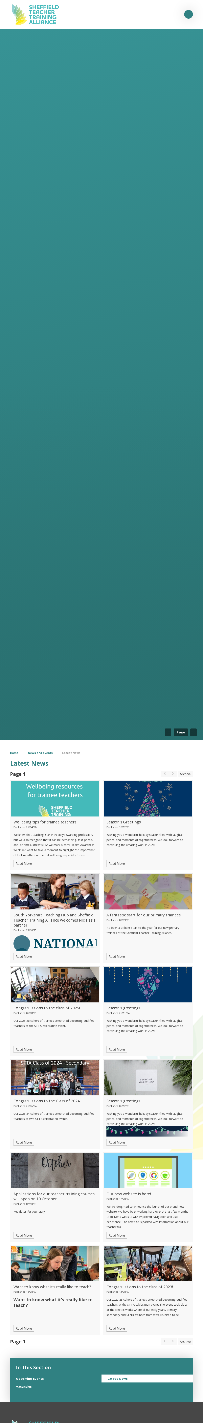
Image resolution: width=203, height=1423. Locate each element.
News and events (40, 753)
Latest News (71, 753)
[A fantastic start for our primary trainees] (148, 892)
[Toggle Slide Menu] (188, 14)
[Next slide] (193, 732)
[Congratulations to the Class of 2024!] (55, 1077)
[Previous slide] (168, 732)
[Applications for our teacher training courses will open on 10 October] (55, 1170)
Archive (185, 774)
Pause (181, 732)
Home (14, 753)
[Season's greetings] (148, 985)
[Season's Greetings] (148, 799)
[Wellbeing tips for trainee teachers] (55, 799)
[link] (165, 774)
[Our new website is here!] (148, 1170)
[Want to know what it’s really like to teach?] (55, 1263)
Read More (24, 863)
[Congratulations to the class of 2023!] (148, 1263)
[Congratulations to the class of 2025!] (55, 985)
